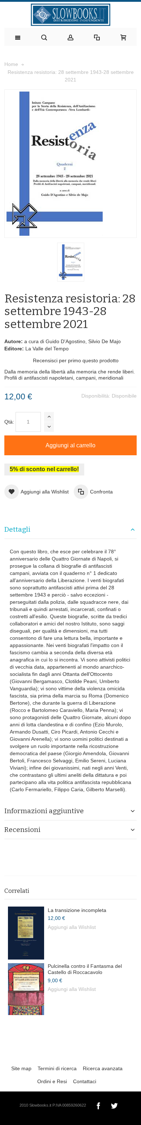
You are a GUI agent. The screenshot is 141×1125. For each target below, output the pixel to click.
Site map (21, 1068)
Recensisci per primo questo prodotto (76, 360)
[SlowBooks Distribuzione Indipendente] (70, 15)
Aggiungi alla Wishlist (72, 927)
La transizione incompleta (77, 910)
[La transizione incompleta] (26, 933)
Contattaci (84, 1081)
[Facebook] (99, 1105)
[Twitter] (114, 1105)
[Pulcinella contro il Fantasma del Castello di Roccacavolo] (26, 989)
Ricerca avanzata (103, 1068)
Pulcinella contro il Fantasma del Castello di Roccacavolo (85, 969)
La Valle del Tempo (47, 348)
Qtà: (9, 422)
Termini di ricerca (57, 1068)
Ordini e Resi (52, 1081)
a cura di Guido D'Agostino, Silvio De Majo (72, 341)
